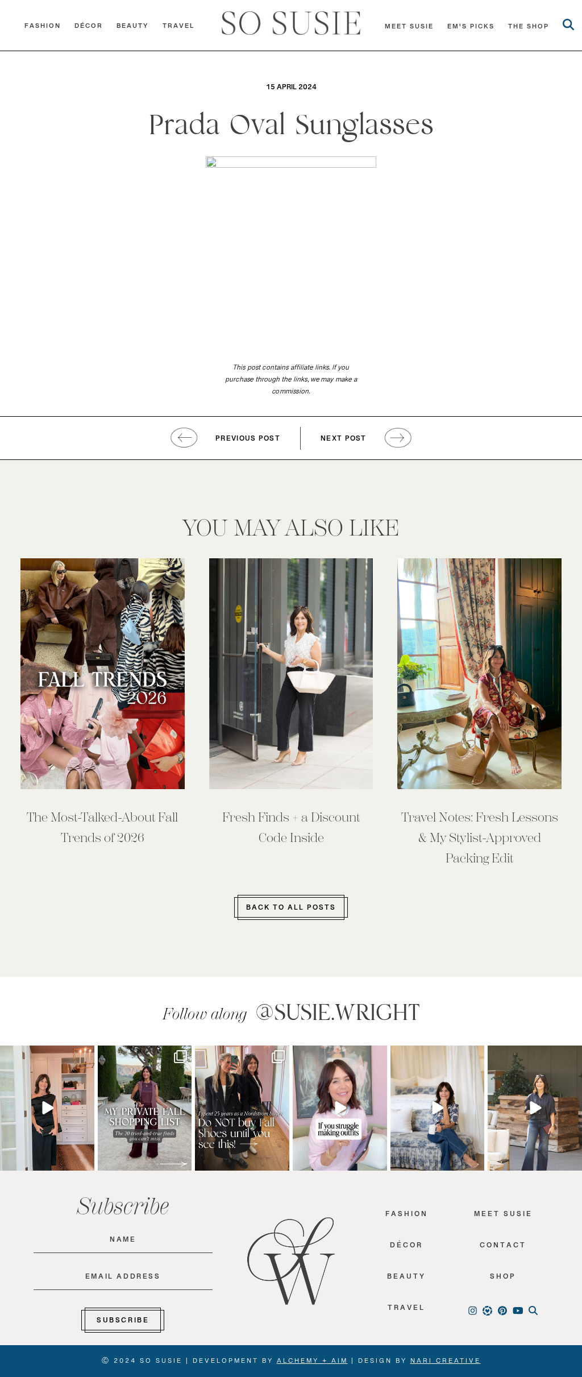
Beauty (133, 28)
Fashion (42, 28)
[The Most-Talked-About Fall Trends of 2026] (102, 673)
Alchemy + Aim (312, 1362)
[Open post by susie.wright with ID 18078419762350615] (242, 1108)
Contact (503, 1247)
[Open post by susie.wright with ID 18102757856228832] (145, 1108)
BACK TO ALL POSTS (291, 909)
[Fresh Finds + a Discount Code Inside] (291, 673)
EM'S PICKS (470, 29)
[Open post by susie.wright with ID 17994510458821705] (47, 1108)
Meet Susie (503, 1216)
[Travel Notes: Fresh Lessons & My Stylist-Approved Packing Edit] (479, 673)
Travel (178, 28)
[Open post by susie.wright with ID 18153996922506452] (340, 1108)
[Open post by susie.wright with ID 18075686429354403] (437, 1108)
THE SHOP (528, 29)
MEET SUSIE (409, 29)
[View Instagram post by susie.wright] (84, 1057)
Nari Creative (445, 1362)
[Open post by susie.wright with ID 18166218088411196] (535, 1108)
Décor (88, 28)
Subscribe (123, 1322)
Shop (503, 1279)
